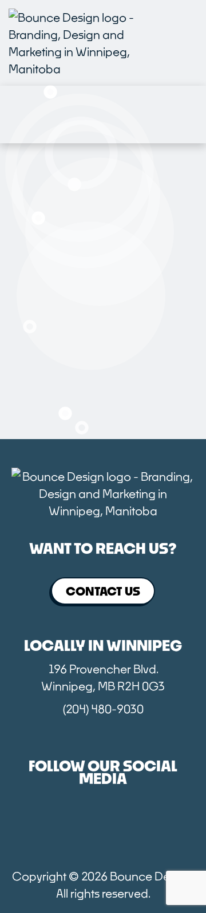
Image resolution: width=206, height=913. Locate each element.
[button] (185, 43)
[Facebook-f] (37, 826)
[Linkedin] (168, 826)
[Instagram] (103, 826)
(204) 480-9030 (103, 708)
